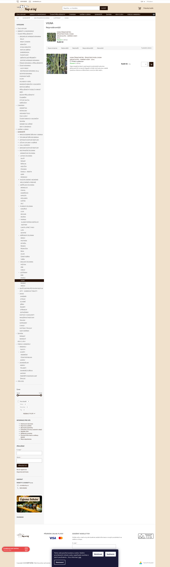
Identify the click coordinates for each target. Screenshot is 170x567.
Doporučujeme (52, 48)
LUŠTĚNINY (23, 272)
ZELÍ (22, 203)
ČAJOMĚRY (23, 97)
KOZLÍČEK (24, 166)
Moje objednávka (26, 439)
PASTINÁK (24, 240)
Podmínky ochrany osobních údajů (31, 429)
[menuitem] (21, 14)
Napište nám (25, 431)
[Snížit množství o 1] (148, 65)
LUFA (22, 230)
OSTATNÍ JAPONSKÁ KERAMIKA (29, 60)
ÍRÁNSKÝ (22, 336)
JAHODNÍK (23, 296)
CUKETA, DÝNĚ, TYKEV (27, 227)
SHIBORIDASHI (24, 52)
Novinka (24, 407)
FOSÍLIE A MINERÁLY (24, 344)
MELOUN (23, 214)
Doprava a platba (26, 425)
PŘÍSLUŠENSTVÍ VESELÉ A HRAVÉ (30, 89)
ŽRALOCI (23, 378)
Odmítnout (98, 554)
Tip (22, 410)
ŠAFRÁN (22, 121)
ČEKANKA (24, 169)
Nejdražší (75, 48)
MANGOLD (24, 177)
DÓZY (21, 92)
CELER (23, 254)
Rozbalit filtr (28, 413)
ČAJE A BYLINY (22, 28)
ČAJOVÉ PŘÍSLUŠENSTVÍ (25, 34)
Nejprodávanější (88, 48)
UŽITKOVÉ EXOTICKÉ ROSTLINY (29, 140)
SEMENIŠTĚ (21, 132)
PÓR (22, 267)
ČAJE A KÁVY (23, 116)
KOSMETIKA (23, 108)
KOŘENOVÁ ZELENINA (27, 235)
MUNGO (23, 283)
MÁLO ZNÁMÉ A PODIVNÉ (28, 182)
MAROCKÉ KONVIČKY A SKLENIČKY (30, 84)
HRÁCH (23, 286)
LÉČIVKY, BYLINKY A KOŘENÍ (28, 142)
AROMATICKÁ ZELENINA (27, 153)
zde (79, 557)
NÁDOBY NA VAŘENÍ (26, 124)
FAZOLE (23, 278)
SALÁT (23, 158)
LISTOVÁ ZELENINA (26, 156)
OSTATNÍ (23, 233)
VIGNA (23, 280)
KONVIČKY (23, 44)
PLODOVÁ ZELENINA (26, 206)
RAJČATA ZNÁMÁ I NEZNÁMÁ (29, 180)
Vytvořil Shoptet (148, 563)
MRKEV (23, 238)
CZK (142, 1)
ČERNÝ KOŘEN (25, 256)
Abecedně (100, 48)
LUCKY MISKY (24, 68)
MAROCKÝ (23, 339)
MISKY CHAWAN (25, 42)
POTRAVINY (23, 111)
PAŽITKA (23, 264)
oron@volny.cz (24, 485)
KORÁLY (22, 365)
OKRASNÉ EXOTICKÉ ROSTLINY (29, 148)
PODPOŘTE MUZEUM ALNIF (28, 376)
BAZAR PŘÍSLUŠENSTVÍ (27, 95)
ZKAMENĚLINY (24, 363)
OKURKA (23, 217)
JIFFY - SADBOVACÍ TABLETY (28, 291)
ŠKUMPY (22, 307)
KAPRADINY (23, 323)
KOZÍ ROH (24, 225)
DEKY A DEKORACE (25, 126)
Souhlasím (110, 554)
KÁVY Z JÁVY (22, 341)
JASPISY (22, 360)
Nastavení (60, 562)
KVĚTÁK (23, 201)
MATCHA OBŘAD (25, 50)
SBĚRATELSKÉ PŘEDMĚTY (28, 57)
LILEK (22, 211)
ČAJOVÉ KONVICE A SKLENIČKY (29, 118)
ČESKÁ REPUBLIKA (26, 357)
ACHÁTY (22, 352)
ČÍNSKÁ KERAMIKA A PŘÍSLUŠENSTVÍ (31, 63)
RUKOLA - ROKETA (26, 172)
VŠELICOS (21, 381)
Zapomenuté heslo (22, 472)
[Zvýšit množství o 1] (148, 63)
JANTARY (23, 373)
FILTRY (22, 79)
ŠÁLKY (22, 39)
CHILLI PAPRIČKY (25, 145)
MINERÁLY (23, 347)
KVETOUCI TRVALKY (26, 328)
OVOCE (22, 294)
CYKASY (22, 325)
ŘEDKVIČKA (24, 248)
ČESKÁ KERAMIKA (25, 65)
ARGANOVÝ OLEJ (25, 113)
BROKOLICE (24, 187)
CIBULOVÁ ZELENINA (26, 262)
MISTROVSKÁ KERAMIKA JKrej (29, 71)
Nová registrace (22, 469)
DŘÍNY (22, 304)
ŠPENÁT (23, 161)
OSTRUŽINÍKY (24, 312)
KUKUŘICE (24, 209)
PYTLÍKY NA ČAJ (24, 100)
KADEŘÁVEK (24, 193)
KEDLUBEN (24, 198)
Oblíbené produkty (26, 433)
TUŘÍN (23, 259)
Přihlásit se (22, 465)
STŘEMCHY (23, 309)
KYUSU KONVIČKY (25, 47)
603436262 (23, 488)
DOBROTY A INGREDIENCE (26, 31)
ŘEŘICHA (23, 164)
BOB (22, 275)
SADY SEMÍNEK (24, 331)
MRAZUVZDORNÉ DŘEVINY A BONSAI (31, 134)
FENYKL (23, 190)
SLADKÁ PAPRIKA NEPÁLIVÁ (30, 222)
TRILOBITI (23, 368)
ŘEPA (22, 251)
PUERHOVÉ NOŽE (25, 76)
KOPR (22, 174)
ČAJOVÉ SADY (24, 55)
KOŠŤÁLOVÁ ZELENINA (27, 185)
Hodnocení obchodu (27, 424)
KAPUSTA (23, 195)
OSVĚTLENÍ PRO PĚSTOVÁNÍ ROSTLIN (31, 288)
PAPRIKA (23, 219)
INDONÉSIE (24, 355)
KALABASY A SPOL (25, 81)
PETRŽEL (23, 243)
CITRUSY (23, 299)
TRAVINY (22, 320)
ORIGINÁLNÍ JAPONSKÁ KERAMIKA (30, 36)
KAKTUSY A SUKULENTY (27, 315)
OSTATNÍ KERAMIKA (26, 73)
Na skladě (24, 401)
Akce (23, 404)
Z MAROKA (21, 105)
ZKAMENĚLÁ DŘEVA (26, 370)
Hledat (103, 8)
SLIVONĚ (23, 301)
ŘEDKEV (23, 246)
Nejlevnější (64, 48)
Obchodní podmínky (27, 427)
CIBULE (23, 270)
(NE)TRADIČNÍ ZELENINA (27, 150)
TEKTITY (22, 349)
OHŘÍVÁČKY (23, 103)
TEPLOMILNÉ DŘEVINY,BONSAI (29, 137)
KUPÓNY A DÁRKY (23, 129)
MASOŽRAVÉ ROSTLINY (27, 317)
